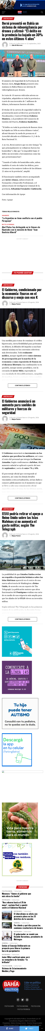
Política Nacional (22, 1006)
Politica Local (35, 1006)
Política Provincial (23, 1009)
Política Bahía (9, 1006)
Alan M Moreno (17, 45)
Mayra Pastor (16, 304)
